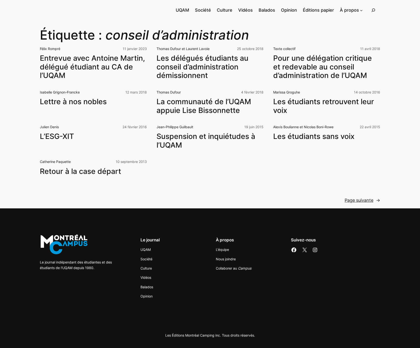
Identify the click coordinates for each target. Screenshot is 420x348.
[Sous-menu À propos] (361, 10)
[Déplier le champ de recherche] (373, 10)
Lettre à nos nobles (73, 101)
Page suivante (362, 200)
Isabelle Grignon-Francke (60, 92)
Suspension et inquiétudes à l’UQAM (206, 140)
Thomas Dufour (169, 92)
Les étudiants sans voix (314, 136)
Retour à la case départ (80, 171)
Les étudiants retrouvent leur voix (323, 106)
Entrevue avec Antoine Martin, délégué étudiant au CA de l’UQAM (92, 67)
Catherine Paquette (55, 162)
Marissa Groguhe (286, 92)
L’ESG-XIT (57, 136)
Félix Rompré (50, 49)
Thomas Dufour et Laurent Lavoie (183, 49)
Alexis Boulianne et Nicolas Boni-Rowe (303, 127)
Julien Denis (49, 127)
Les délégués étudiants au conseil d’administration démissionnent (202, 67)
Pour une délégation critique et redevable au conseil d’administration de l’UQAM (322, 67)
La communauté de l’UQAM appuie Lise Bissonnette (204, 106)
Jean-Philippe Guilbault (175, 127)
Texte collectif (284, 49)
